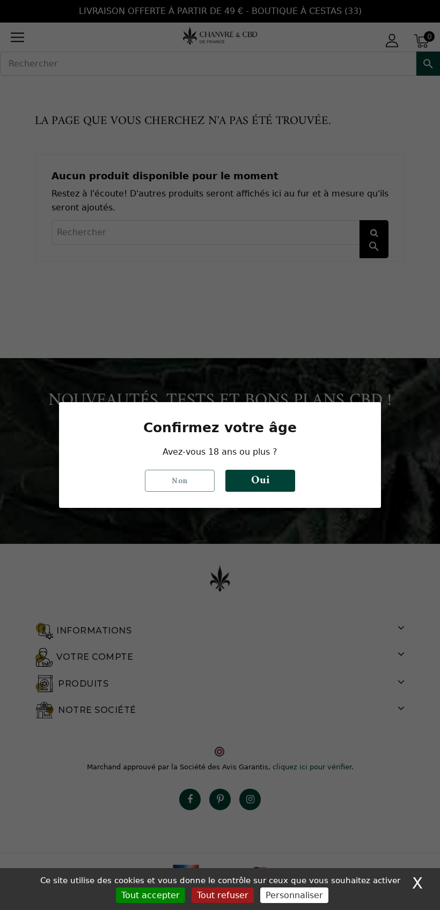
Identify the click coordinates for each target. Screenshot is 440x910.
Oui (260, 480)
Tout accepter (150, 895)
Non (180, 480)
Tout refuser (222, 895)
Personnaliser (294, 895)
